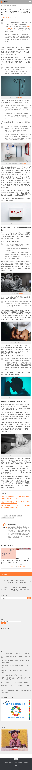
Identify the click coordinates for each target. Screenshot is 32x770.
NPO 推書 (3, 5)
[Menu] (30, 2)
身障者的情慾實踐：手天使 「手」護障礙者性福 (13, 675)
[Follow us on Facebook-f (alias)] (30, 574)
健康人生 (9, 5)
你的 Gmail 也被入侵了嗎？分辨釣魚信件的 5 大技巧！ (14, 682)
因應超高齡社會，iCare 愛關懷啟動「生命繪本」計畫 (22, 560)
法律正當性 (19, 515)
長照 (13, 517)
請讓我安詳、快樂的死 (6, 517)
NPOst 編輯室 (6, 17)
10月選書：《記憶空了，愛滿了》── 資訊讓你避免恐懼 (7, 562)
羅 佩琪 (11, 566)
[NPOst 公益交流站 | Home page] (6, 2)
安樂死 (6, 515)
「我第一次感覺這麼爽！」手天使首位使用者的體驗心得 (15, 653)
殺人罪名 (14, 515)
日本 (10, 515)
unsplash (20, 97)
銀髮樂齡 (14, 5)
